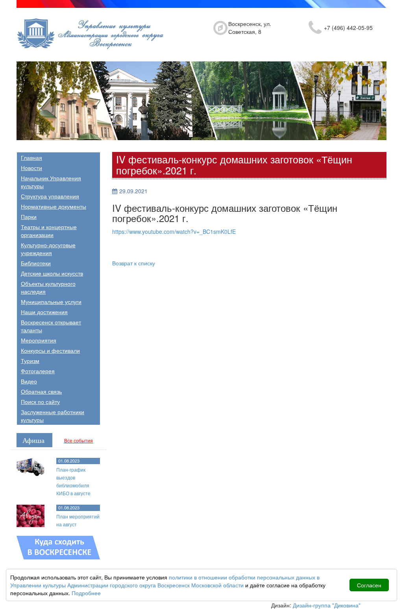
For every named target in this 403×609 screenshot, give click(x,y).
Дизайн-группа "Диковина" (326, 605)
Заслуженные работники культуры (52, 416)
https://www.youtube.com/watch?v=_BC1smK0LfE (174, 231)
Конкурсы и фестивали (50, 350)
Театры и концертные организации (49, 231)
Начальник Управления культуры (51, 182)
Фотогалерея (38, 371)
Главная (31, 157)
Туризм (30, 361)
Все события (78, 440)
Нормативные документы (53, 206)
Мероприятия (38, 340)
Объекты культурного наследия (48, 287)
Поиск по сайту (40, 401)
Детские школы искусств (52, 273)
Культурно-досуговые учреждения (48, 249)
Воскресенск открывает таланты (51, 326)
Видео (29, 381)
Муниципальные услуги (51, 301)
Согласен (369, 585)
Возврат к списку (133, 263)
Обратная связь (41, 391)
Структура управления (50, 196)
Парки (29, 216)
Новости (31, 168)
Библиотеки (36, 263)
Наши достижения (44, 312)
